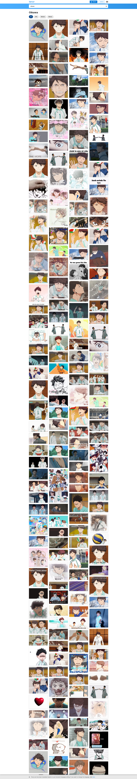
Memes (50, 16)
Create (94, 1)
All (31, 16)
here (94, 777)
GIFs (36, 16)
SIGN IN (102, 1)
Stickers (43, 16)
